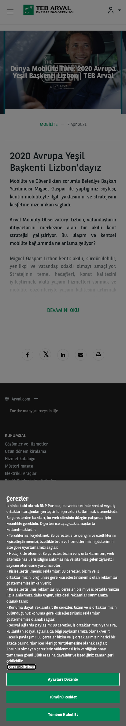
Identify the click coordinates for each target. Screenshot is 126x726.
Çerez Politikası (21, 667)
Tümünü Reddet (63, 697)
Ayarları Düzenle (63, 679)
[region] (63, 603)
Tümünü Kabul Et (63, 714)
